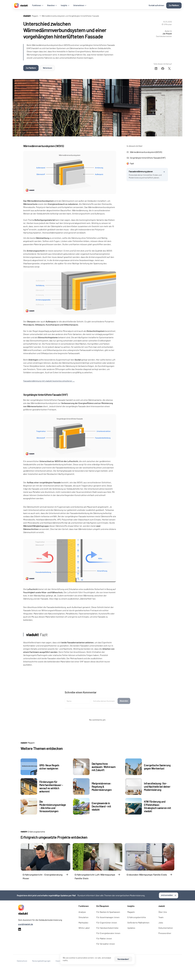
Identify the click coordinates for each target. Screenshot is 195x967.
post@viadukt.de (25, 924)
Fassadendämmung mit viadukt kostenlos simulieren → (49, 381)
